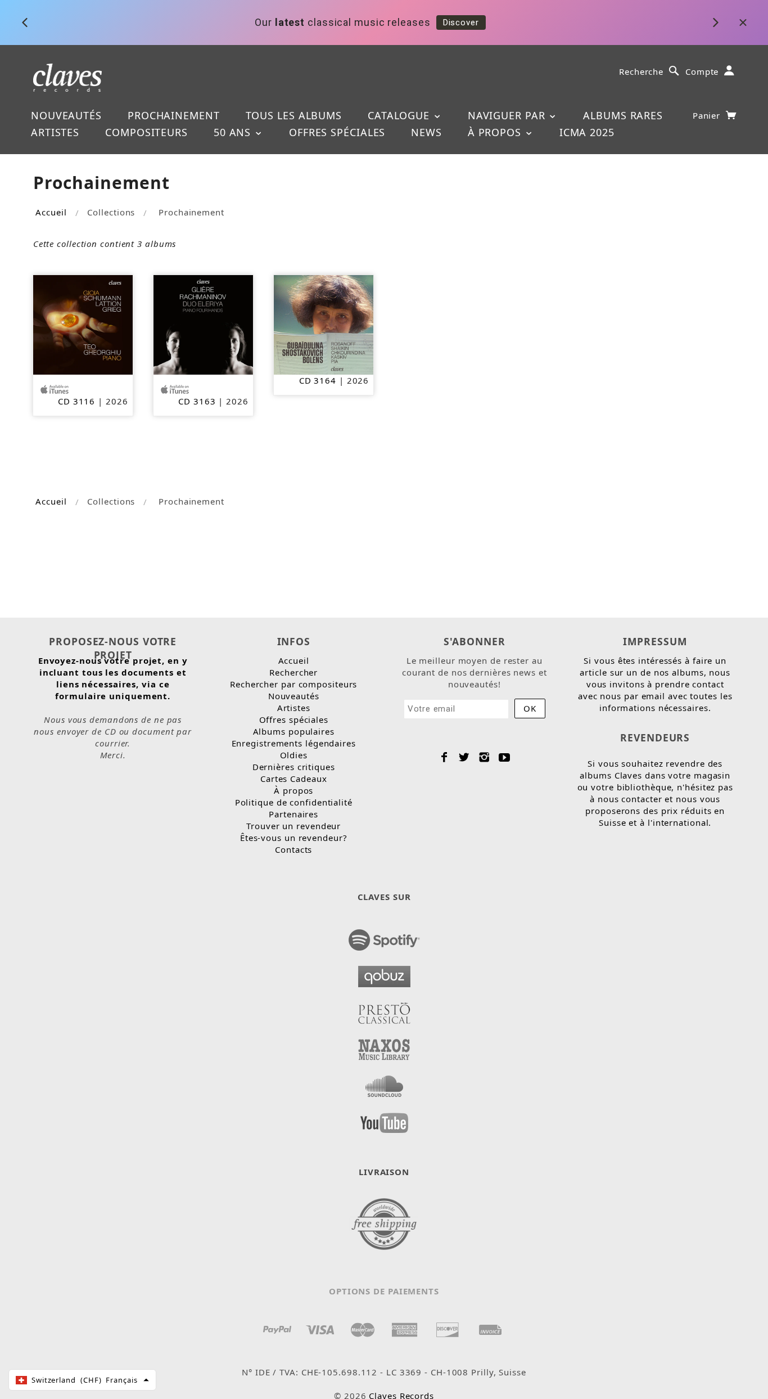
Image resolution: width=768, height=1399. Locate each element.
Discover (461, 22)
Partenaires (293, 814)
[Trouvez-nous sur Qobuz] (384, 973)
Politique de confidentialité (294, 802)
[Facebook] (444, 757)
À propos (496, 132)
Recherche (641, 71)
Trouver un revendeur (293, 825)
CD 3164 (317, 380)
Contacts (293, 849)
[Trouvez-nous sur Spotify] (384, 936)
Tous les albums (294, 115)
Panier (708, 115)
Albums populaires (294, 731)
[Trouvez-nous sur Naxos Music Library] (384, 1046)
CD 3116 (76, 401)
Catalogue (400, 115)
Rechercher (293, 672)
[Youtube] (505, 757)
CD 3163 (196, 401)
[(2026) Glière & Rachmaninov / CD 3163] (203, 323)
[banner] (67, 77)
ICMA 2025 (587, 132)
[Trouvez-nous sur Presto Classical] (384, 1009)
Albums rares (623, 115)
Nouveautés (66, 115)
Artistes (55, 132)
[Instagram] (484, 757)
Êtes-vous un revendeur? (293, 837)
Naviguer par (508, 115)
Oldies (294, 755)
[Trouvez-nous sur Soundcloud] (384, 1082)
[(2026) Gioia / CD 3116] (83, 323)
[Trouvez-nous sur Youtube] (384, 1119)
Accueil (50, 212)
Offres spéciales (337, 132)
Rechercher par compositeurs (293, 684)
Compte (702, 71)
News (426, 132)
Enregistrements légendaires (294, 743)
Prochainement (174, 115)
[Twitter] (464, 757)
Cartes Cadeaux (293, 778)
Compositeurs (146, 132)
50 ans (234, 132)
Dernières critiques (293, 766)
